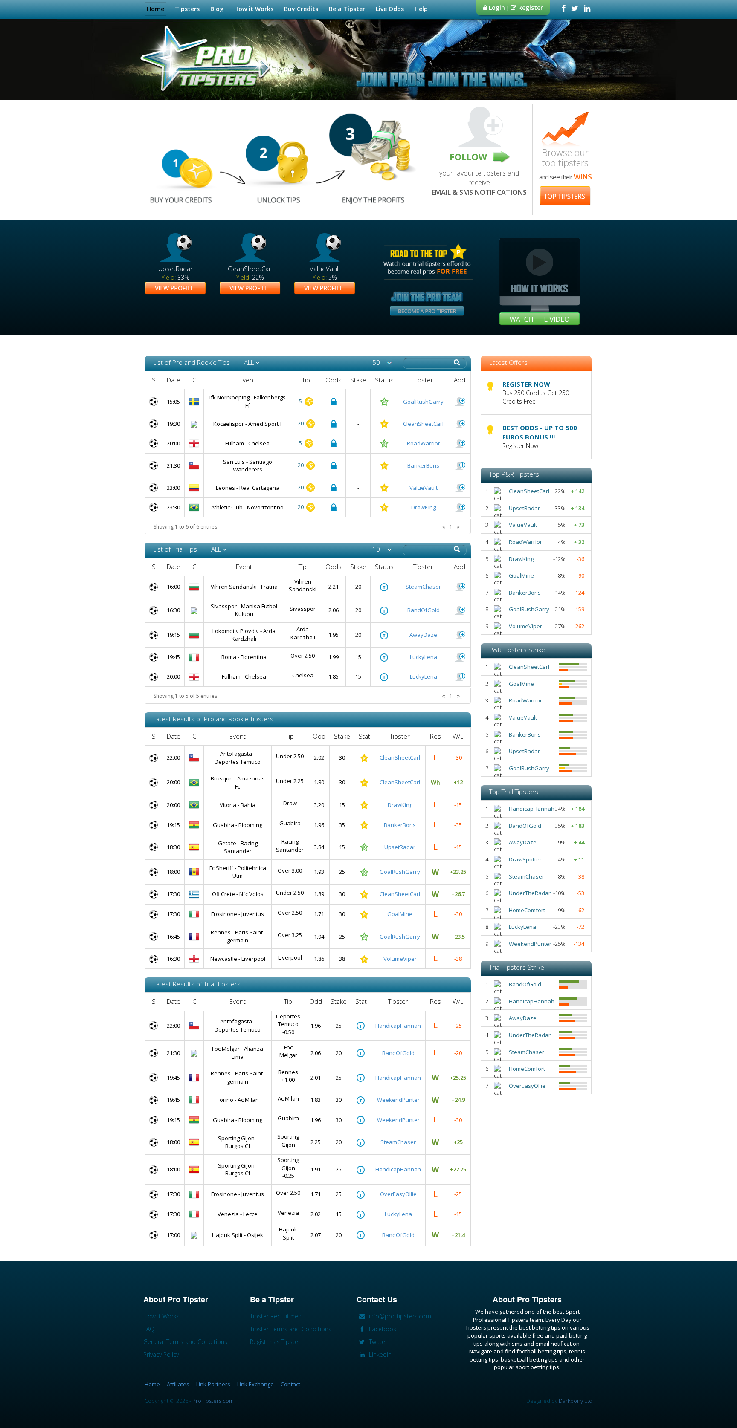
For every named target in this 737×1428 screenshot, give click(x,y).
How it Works (253, 9)
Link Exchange (255, 1384)
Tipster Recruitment (277, 1316)
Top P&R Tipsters (514, 474)
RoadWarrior (423, 443)
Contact (290, 1384)
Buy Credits (301, 9)
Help (421, 9)
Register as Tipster (275, 1342)
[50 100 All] (382, 362)
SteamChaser (423, 586)
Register (529, 7)
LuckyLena (423, 657)
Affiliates (178, 1384)
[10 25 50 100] (382, 549)
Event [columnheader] (247, 380)
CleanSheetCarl (423, 424)
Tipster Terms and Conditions (290, 1329)
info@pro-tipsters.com (399, 1316)
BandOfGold (423, 610)
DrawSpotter (525, 859)
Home (155, 9)
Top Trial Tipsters (513, 791)
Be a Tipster (347, 9)
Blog (216, 9)
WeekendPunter (398, 1100)
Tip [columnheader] (306, 380)
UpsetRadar (399, 847)
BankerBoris (423, 465)
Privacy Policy (161, 1354)
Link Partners (213, 1384)
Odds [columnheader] (333, 380)
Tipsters (187, 9)
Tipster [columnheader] (423, 380)
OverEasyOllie (398, 1194)
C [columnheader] (194, 380)
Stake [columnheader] (358, 380)
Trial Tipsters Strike (516, 967)
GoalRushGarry (423, 401)
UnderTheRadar (530, 893)
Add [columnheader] (459, 380)
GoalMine (399, 914)
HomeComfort (527, 910)
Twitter (377, 1342)
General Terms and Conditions (185, 1342)
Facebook (381, 1329)
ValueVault (423, 487)
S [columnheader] (154, 380)
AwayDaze (423, 635)
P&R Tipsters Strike (517, 649)
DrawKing (423, 507)
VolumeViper (400, 959)
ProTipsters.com (213, 1401)
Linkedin (379, 1354)
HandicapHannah (398, 1025)
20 (301, 423)
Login (496, 7)
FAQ (148, 1329)
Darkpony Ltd (575, 1401)
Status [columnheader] (384, 380)
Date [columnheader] (173, 380)
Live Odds (390, 9)
